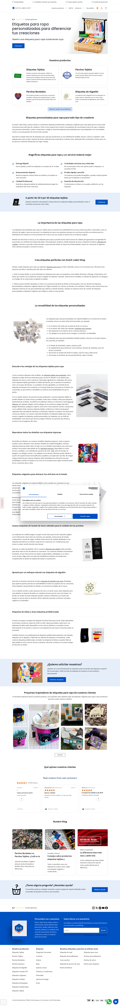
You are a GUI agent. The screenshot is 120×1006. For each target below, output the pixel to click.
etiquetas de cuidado (52, 549)
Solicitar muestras (57, 680)
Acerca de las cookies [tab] (86, 494)
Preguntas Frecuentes (43, 952)
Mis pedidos (90, 8)
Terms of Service (100, 935)
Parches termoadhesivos (92, 956)
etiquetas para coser (53, 267)
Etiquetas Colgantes (19, 975)
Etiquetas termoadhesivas (69, 956)
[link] (22, 809)
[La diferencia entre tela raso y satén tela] (93, 837)
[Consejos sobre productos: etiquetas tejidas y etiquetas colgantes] (60, 839)
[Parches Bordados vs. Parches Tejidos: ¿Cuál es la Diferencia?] (27, 839)
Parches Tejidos (17, 956)
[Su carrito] (106, 8)
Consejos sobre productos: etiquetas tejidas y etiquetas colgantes (59, 858)
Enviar (103, 930)
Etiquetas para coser (91, 952)
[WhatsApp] (109, 1001)
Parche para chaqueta (91, 964)
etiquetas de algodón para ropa (52, 581)
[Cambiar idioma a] (97, 8)
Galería (38, 960)
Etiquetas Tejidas (18, 952)
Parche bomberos (66, 968)
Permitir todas (85, 516)
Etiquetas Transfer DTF (20, 972)
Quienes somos (41, 968)
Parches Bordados (18, 960)
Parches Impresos (18, 964)
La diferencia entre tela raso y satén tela (91, 854)
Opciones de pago (42, 979)
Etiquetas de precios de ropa (70, 964)
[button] (36, 727)
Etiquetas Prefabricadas (20, 987)
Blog (37, 964)
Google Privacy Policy (89, 935)
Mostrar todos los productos (60, 109)
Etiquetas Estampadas (20, 983)
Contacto (39, 956)
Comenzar (18, 46)
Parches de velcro (90, 960)
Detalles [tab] (60, 494)
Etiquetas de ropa (66, 952)
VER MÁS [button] (60, 755)
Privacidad (39, 975)
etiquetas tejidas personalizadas (55, 375)
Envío (38, 983)
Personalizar (59, 516)
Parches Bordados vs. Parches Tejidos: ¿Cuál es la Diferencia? (27, 855)
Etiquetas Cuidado (18, 979)
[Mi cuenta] (101, 8)
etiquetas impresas (47, 448)
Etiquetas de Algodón (19, 968)
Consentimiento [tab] (34, 494)
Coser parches (65, 960)
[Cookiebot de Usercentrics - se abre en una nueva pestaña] (90, 488)
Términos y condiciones (44, 972)
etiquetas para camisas (83, 328)
